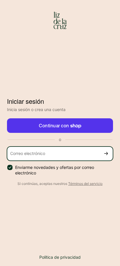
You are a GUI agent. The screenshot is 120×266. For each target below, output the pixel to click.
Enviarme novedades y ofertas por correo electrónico (54, 170)
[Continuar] (106, 154)
